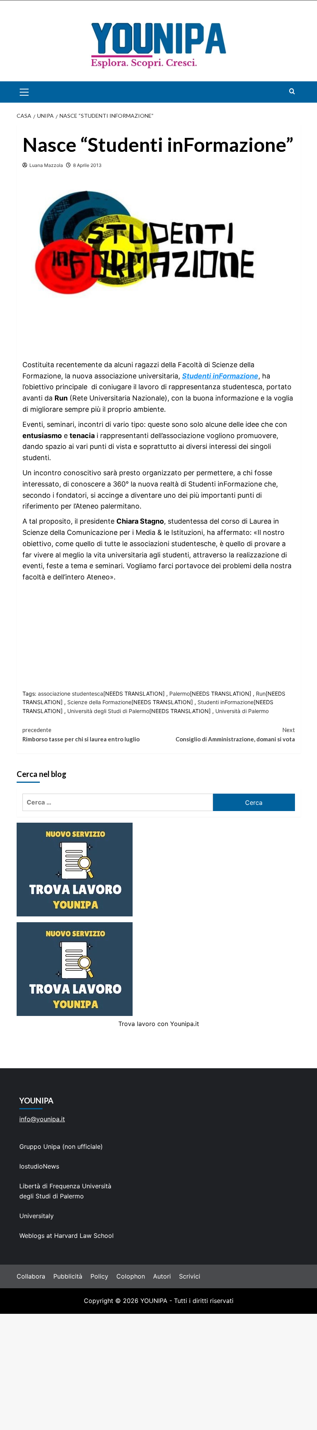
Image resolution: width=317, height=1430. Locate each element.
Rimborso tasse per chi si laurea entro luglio (81, 734)
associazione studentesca (70, 693)
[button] (33, 92)
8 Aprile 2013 (87, 165)
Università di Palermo (242, 711)
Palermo (179, 693)
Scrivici (189, 1276)
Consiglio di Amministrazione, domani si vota (235, 734)
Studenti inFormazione (226, 702)
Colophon (130, 1276)
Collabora (31, 1276)
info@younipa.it (42, 1119)
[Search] (292, 91)
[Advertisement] (158, 1372)
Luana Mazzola (46, 165)
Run (261, 693)
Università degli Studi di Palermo (108, 711)
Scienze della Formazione (99, 702)
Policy (99, 1276)
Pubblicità (67, 1276)
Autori (162, 1276)
